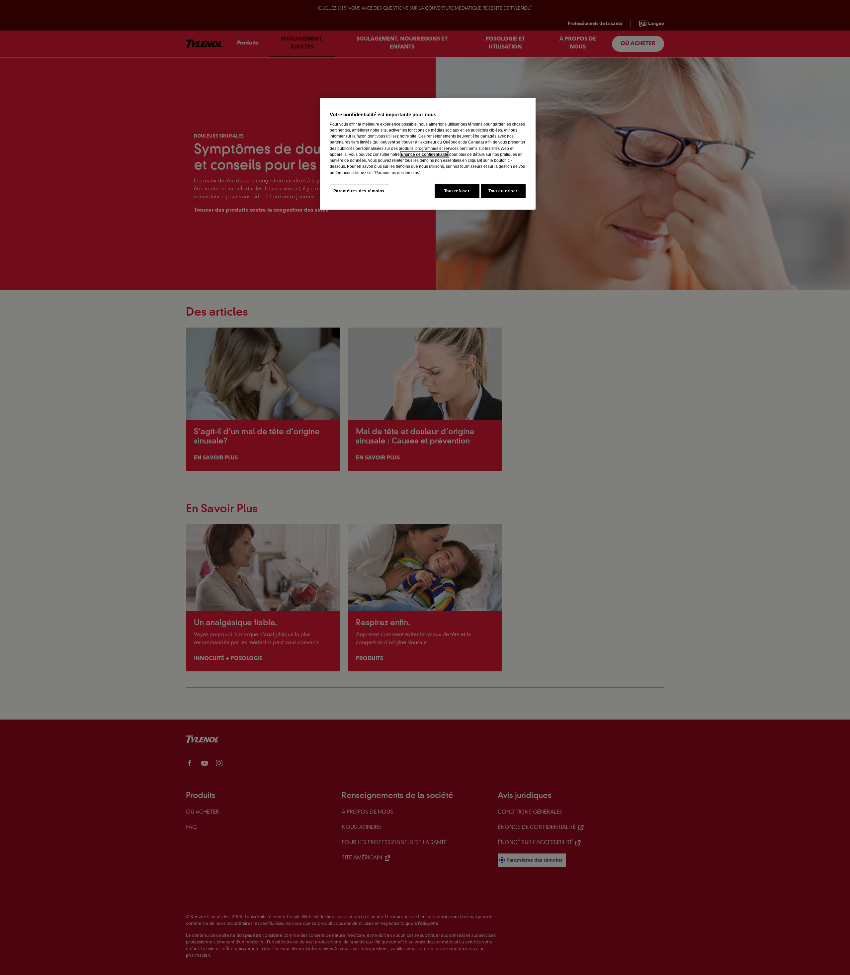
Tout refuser (456, 191)
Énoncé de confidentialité (424, 154)
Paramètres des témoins (358, 191)
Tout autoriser (503, 191)
